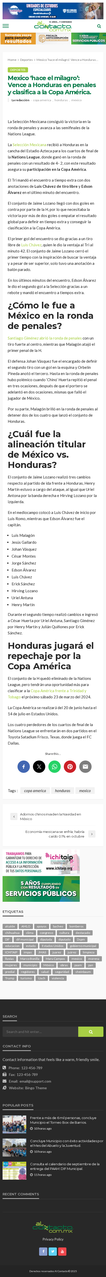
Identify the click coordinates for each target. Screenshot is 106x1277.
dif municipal (25, 939)
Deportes (17, 69)
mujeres (11, 965)
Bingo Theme (36, 1088)
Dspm (81, 939)
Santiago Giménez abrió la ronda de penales (45, 338)
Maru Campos (55, 959)
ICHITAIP (11, 952)
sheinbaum (83, 972)
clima (29, 933)
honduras (61, 100)
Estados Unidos (53, 946)
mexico (76, 100)
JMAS (42, 952)
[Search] (99, 26)
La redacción (20, 100)
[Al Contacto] (53, 1226)
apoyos (42, 926)
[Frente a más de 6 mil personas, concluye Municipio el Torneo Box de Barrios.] (14, 1124)
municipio (30, 965)
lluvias (9, 959)
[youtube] (62, 1251)
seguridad (62, 972)
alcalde (10, 926)
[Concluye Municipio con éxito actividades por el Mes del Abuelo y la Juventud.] (14, 1148)
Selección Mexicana (29, 144)
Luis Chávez (31, 244)
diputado (64, 939)
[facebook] (43, 1251)
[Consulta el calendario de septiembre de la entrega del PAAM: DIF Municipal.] (14, 1171)
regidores (28, 972)
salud (45, 972)
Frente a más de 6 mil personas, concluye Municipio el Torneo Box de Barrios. (63, 1120)
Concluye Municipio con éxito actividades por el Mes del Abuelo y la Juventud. (66, 1143)
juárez (72, 952)
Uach (41, 978)
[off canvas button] (6, 26)
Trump (9, 978)
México (48, 965)
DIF (7, 939)
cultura (64, 933)
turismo (26, 978)
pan (90, 965)
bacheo (58, 926)
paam (78, 965)
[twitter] (53, 1251)
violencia (58, 978)
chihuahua (12, 933)
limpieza (88, 952)
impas (28, 952)
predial (10, 972)
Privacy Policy (53, 1239)
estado (31, 946)
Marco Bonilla (29, 959)
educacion (12, 946)
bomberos (76, 926)
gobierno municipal (83, 946)
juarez (56, 952)
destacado (83, 933)
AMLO (25, 926)
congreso (46, 933)
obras (64, 965)
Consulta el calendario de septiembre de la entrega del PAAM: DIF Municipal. (65, 1166)
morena (93, 959)
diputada (46, 939)
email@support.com (35, 1081)
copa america (42, 100)
